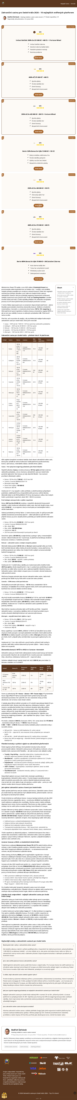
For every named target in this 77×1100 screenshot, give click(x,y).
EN (40, 1098)
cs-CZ (37, 1098)
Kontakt (73, 4)
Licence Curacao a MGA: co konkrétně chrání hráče (63, 306)
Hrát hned (38, 58)
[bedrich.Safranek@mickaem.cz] (58, 17)
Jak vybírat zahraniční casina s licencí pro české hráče (64, 303)
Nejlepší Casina (65, 4)
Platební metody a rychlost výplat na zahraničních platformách (65, 299)
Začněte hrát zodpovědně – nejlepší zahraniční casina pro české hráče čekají (64, 311)
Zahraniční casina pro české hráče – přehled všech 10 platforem (65, 292)
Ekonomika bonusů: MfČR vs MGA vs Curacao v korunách (65, 295)
